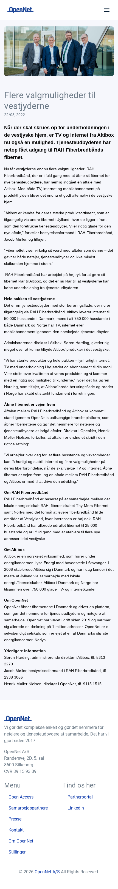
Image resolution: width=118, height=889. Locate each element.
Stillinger (17, 852)
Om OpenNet (21, 841)
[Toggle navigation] (106, 10)
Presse (15, 819)
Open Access (21, 797)
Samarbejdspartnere (28, 808)
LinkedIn (76, 808)
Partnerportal (80, 797)
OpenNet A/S (48, 871)
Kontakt (16, 830)
